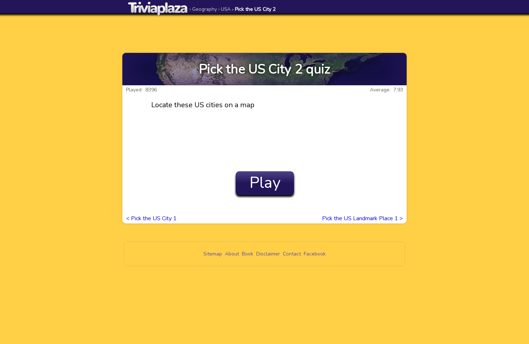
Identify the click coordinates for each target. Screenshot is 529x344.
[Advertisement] (264, 33)
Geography (203, 9)
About (232, 253)
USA (224, 9)
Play (265, 183)
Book (247, 253)
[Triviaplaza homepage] (158, 8)
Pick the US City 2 (254, 9)
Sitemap (212, 253)
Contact (292, 253)
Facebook (315, 253)
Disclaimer (268, 253)
